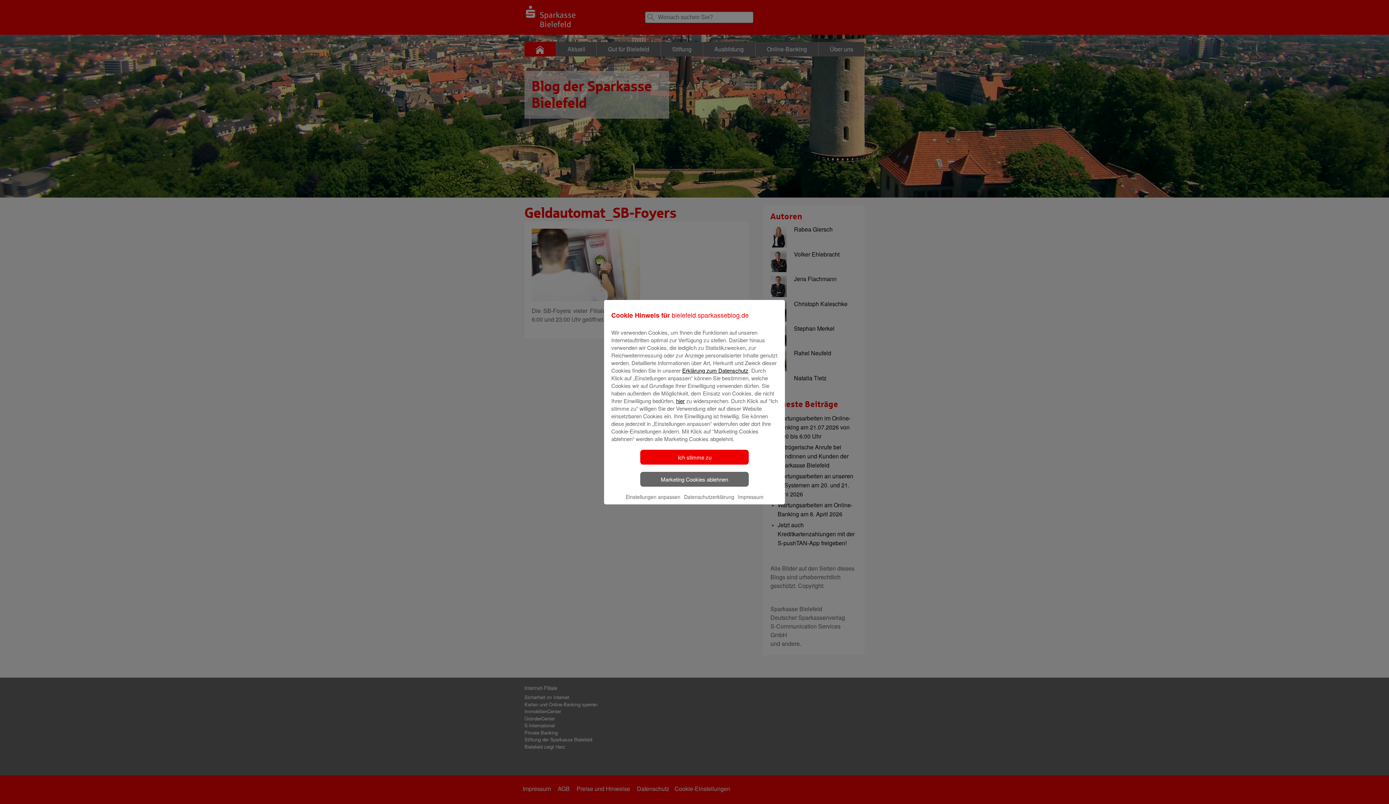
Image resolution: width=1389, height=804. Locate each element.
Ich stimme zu (695, 457)
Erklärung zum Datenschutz (715, 370)
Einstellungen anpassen (653, 496)
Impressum (751, 496)
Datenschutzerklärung (709, 496)
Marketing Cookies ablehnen (694, 479)
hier (680, 401)
